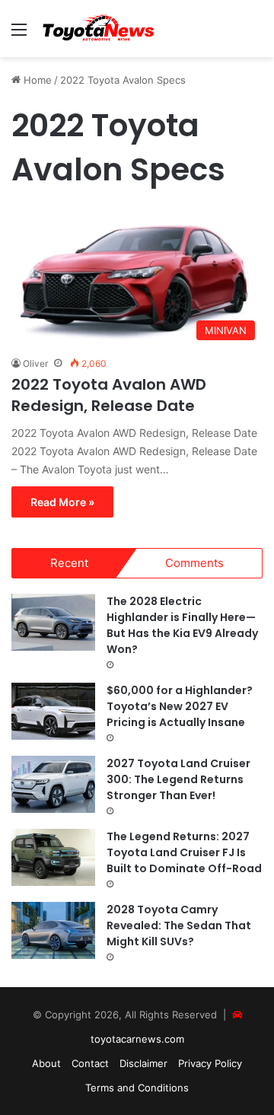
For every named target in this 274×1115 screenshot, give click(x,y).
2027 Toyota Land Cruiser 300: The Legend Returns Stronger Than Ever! (178, 779)
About (46, 1063)
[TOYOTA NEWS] (99, 28)
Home (36, 80)
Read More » (62, 501)
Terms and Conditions (137, 1088)
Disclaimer (143, 1063)
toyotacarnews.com (137, 1039)
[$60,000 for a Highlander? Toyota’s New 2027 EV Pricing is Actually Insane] (53, 711)
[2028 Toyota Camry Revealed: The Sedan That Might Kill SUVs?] (53, 930)
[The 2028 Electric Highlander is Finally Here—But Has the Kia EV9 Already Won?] (53, 622)
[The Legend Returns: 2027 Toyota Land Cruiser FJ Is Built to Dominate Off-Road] (53, 857)
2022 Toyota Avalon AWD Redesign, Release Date (108, 395)
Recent (69, 563)
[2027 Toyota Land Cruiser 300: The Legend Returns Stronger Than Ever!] (53, 784)
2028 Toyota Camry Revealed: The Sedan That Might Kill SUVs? (179, 925)
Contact (90, 1063)
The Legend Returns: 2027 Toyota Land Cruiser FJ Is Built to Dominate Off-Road (184, 852)
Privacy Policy (210, 1063)
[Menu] (19, 35)
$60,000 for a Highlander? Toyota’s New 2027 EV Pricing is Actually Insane (180, 706)
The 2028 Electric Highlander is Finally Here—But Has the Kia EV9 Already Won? (182, 625)
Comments (194, 563)
